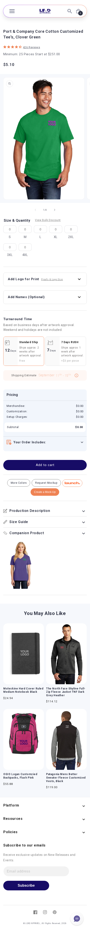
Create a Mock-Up (45, 492)
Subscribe (26, 885)
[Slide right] (54, 210)
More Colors (19, 482)
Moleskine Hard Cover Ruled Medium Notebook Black (23, 690)
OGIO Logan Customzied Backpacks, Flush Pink (20, 776)
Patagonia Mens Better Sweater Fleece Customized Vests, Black (66, 777)
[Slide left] (35, 210)
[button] (12, 11)
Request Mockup (46, 482)
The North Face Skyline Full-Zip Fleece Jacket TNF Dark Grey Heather (65, 692)
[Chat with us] (77, 918)
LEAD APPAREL (33, 923)
